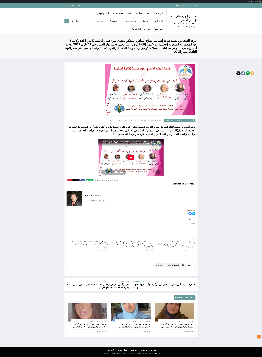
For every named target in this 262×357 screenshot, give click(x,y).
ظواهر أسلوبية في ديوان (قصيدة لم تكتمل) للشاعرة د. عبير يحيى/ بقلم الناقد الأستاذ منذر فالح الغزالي (101, 286)
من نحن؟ (114, 21)
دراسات (138, 13)
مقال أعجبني (169, 120)
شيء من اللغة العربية (141, 28)
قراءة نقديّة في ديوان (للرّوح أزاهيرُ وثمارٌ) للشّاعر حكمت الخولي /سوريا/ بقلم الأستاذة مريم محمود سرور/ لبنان (177, 325)
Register (250, 1)
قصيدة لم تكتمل (151, 120)
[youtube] (66, 5)
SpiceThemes (116, 353)
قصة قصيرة (118, 13)
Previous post (139, 281)
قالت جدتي (111, 350)
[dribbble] (73, 5)
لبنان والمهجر (103, 13)
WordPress (156, 353)
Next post (125, 281)
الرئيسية (159, 13)
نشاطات (144, 21)
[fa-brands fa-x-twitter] (76, 5)
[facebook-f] (79, 5)
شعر (129, 13)
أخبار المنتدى (157, 21)
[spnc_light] (73, 21)
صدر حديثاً (158, 28)
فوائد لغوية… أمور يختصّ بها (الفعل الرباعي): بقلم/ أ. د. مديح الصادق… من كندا (162, 286)
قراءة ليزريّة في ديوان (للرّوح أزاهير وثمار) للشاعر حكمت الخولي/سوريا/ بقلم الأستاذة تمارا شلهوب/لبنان (89, 325)
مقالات (149, 13)
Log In (256, 1)
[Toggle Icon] (66, 21)
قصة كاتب (134, 350)
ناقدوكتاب (143, 120)
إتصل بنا (153, 350)
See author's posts (95, 201)
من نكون (144, 350)
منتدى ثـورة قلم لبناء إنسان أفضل (183, 18)
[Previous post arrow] (194, 284)
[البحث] (77, 21)
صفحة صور (101, 21)
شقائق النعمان (130, 21)
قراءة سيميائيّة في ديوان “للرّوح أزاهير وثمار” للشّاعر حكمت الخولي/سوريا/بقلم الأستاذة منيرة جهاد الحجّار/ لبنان (133, 325)
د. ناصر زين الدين (129, 120)
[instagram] (69, 5)
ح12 (158, 120)
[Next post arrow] (67, 284)
